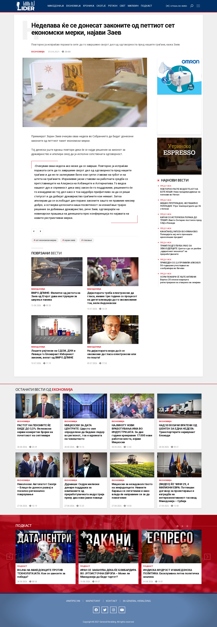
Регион (112, 5)
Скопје (101, 5)
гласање (87, 240)
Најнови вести (175, 180)
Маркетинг (93, 601)
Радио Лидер (25, 6)
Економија (73, 5)
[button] (10, 557)
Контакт (111, 601)
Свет (122, 5)
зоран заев (69, 240)
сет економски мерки (46, 240)
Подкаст (146, 5)
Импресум (73, 601)
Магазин (133, 5)
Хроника (88, 5)
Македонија (56, 5)
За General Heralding (137, 601)
